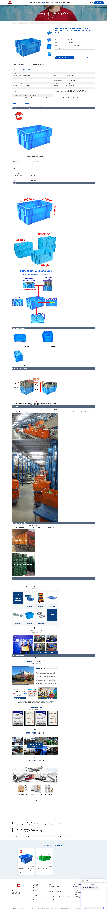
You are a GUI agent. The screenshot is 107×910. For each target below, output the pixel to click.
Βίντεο (51, 2)
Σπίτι (31, 2)
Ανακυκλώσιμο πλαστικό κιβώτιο (44, 836)
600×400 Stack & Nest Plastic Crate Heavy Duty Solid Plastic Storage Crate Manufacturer (26, 869)
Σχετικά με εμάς (36, 2)
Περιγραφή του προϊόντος (39, 64)
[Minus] (104, 880)
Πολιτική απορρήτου (16, 908)
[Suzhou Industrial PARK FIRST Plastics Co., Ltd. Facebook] (13, 893)
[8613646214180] (19, 893)
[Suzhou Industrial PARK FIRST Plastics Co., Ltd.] (10, 3)
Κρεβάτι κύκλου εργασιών (26, 836)
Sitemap (22, 908)
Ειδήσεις (56, 2)
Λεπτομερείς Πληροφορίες (21, 64)
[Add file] (82, 908)
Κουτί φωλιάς (25, 22)
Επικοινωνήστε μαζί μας (64, 2)
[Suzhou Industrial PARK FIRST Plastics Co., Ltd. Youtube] (16, 893)
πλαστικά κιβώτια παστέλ (61, 836)
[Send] (104, 908)
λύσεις (47, 2)
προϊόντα (43, 2)
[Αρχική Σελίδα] (19, 887)
